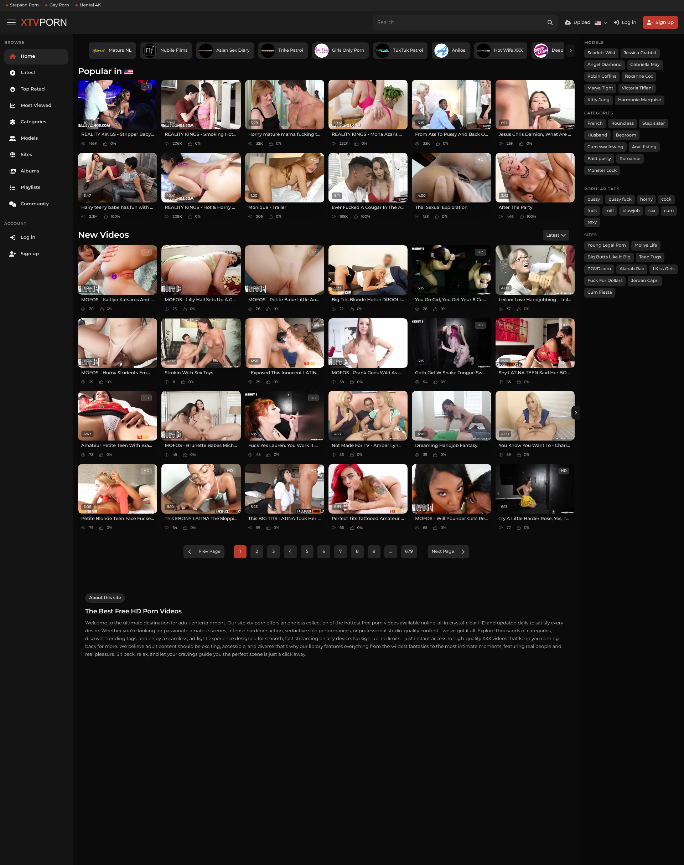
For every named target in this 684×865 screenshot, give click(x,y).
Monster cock (602, 170)
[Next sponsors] (570, 51)
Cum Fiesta (599, 292)
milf (610, 210)
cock (666, 199)
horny (646, 199)
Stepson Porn (24, 5)
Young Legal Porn (606, 245)
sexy (592, 222)
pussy (593, 199)
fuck (592, 210)
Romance (630, 158)
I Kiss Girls (663, 269)
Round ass (622, 123)
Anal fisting (644, 147)
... (390, 551)
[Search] (550, 22)
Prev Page (209, 551)
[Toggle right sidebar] (575, 412)
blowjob (631, 210)
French (595, 123)
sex (652, 210)
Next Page (443, 551)
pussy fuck (620, 199)
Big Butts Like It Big (609, 257)
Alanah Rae (632, 269)
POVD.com (599, 269)
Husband (597, 135)
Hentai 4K (90, 5)
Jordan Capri (644, 280)
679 (409, 551)
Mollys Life (645, 245)
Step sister (653, 123)
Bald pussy (599, 158)
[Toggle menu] (11, 22)
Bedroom (626, 135)
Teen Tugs (650, 257)
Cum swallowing (605, 147)
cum (669, 210)
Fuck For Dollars (604, 280)
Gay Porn (59, 5)
